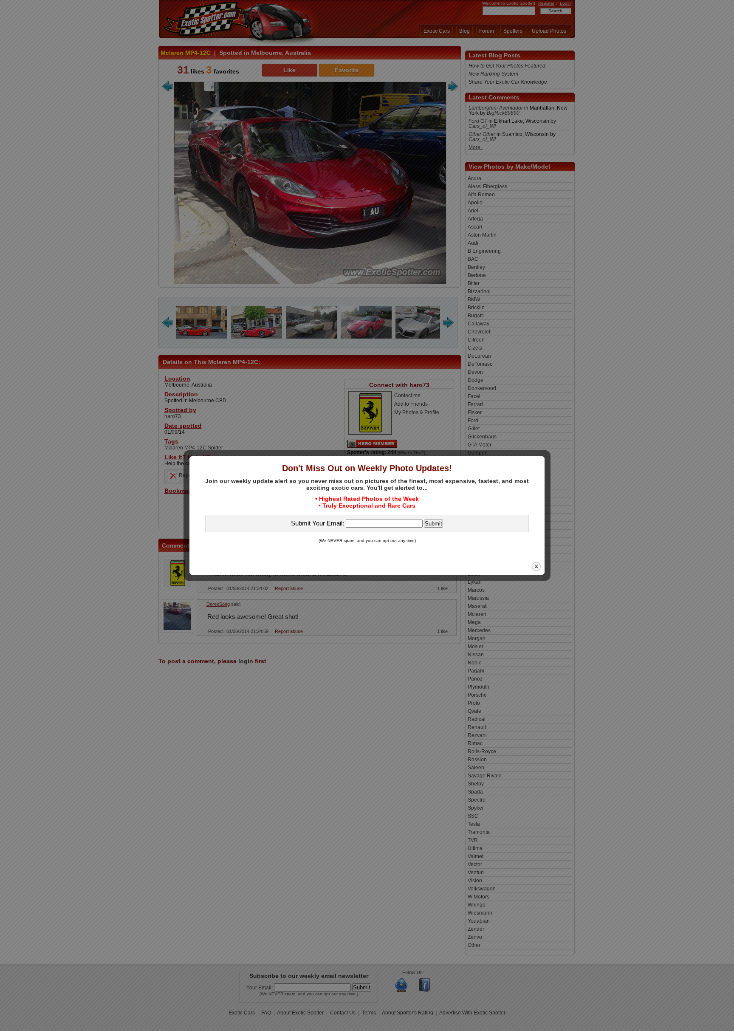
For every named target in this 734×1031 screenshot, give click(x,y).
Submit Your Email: (318, 523)
